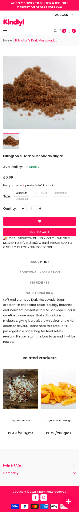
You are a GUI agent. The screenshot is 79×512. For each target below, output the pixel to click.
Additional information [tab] (39, 272)
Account (63, 15)
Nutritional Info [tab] (39, 293)
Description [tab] (39, 262)
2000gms (22, 199)
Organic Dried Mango (59, 420)
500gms (41, 193)
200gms (22, 193)
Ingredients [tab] (39, 282)
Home (7, 40)
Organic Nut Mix (20, 420)
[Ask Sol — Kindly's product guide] (68, 501)
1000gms (60, 193)
